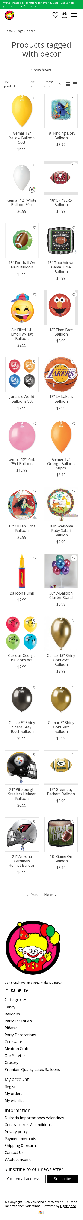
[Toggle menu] (73, 15)
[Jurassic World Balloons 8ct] (22, 374)
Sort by (31, 84)
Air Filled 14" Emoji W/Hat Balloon (22, 334)
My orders (13, 1093)
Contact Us (14, 1152)
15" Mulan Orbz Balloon (21, 528)
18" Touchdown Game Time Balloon (60, 267)
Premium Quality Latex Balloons (32, 1069)
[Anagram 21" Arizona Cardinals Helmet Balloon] (22, 834)
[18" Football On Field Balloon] (22, 240)
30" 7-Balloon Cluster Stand (61, 595)
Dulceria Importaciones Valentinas (34, 1117)
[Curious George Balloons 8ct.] (22, 633)
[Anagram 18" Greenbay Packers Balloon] (61, 767)
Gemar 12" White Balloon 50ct (21, 202)
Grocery (11, 1062)
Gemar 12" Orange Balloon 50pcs (61, 464)
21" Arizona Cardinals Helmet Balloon (22, 861)
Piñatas (11, 1027)
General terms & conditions (28, 1124)
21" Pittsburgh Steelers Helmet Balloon (22, 794)
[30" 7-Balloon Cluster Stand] (61, 571)
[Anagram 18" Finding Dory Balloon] (61, 111)
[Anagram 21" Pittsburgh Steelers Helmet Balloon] (22, 767)
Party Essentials (18, 1020)
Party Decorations (20, 1034)
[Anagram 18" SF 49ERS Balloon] (61, 178)
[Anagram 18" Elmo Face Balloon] (61, 307)
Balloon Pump (22, 593)
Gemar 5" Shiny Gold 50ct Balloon (61, 727)
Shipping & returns (21, 1145)
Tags (19, 31)
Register (12, 1086)
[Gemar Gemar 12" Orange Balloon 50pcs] (61, 437)
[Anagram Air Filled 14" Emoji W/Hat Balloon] (22, 307)
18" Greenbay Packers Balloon (61, 791)
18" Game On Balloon (61, 858)
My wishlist (14, 1100)
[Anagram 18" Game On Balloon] (61, 834)
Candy (10, 1007)
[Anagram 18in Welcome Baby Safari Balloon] (61, 504)
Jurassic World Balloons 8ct (21, 399)
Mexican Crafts (17, 1048)
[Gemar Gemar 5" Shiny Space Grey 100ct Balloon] (22, 700)
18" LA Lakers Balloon (61, 399)
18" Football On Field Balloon (22, 265)
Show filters (41, 70)
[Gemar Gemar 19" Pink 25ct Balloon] (22, 437)
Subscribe (62, 1178)
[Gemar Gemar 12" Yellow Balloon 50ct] (22, 111)
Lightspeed (68, 1206)
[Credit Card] (41, 1213)
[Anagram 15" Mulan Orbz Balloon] (22, 504)
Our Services (15, 1055)
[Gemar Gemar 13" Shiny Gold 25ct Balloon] (61, 633)
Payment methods (20, 1138)
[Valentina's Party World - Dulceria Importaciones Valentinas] (9, 15)
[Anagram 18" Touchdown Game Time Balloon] (61, 240)
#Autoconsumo (18, 1159)
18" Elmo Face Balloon (61, 332)
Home (9, 31)
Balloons (12, 1014)
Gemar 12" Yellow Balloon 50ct (22, 138)
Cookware (13, 1041)
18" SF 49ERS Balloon (61, 202)
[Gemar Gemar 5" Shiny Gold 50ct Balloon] (61, 700)
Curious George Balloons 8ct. (22, 657)
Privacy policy (16, 1131)
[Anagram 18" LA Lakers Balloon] (61, 374)
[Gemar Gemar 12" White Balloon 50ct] (22, 178)
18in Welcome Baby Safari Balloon (61, 530)
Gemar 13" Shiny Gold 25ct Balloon (61, 660)
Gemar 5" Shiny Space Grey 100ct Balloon (22, 727)
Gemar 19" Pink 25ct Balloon (22, 461)
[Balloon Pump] (22, 571)
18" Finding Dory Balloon (61, 135)
